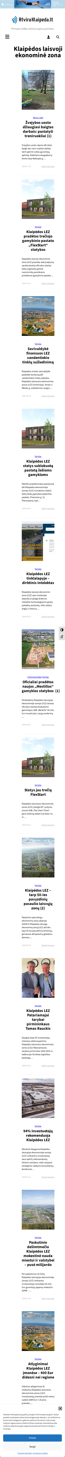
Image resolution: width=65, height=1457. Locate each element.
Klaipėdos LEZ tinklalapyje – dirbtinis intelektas (38, 578)
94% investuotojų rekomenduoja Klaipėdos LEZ (38, 1135)
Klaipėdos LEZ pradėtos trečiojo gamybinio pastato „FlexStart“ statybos (38, 240)
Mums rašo (38, 117)
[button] (60, 1408)
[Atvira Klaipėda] (32, 22)
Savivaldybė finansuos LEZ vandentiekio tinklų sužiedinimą (38, 355)
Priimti (32, 1438)
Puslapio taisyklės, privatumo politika (33, 1453)
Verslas (38, 227)
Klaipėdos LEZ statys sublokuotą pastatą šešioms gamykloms (38, 468)
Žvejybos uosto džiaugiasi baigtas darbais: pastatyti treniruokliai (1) (38, 129)
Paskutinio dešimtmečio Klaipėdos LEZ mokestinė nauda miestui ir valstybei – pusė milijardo (38, 1254)
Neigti (33, 1446)
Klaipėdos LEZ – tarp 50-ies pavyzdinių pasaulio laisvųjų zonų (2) (38, 899)
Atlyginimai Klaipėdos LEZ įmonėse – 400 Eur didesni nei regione (38, 1370)
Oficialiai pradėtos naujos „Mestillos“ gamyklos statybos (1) (41, 686)
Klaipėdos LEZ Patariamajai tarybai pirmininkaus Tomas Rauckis (38, 1019)
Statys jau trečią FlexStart (38, 792)
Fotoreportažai (34, 677)
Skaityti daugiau (47, 166)
